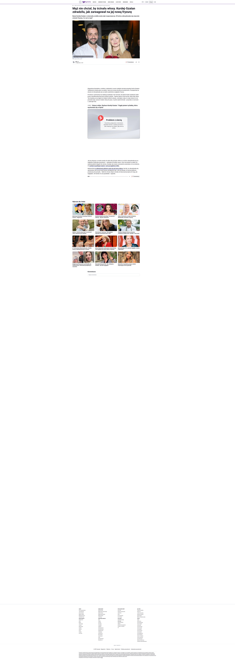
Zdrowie (80, 629)
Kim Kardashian (120, 615)
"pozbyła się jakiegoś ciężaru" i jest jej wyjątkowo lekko (104, 166)
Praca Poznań (139, 627)
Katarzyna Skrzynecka (121, 611)
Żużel (99, 637)
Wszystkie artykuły (121, 619)
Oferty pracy (139, 621)
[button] (146, 2)
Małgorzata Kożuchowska (102, 611)
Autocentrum (100, 633)
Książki (99, 621)
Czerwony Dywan (102, 2)
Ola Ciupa (119, 610)
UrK (76, 61)
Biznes (80, 622)
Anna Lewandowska (82, 610)
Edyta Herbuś (139, 615)
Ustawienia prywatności (136, 649)
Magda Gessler (100, 615)
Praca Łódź (139, 625)
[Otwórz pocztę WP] (143, 2)
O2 (118, 627)
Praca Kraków (139, 623)
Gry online (80, 633)
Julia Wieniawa (81, 611)
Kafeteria (99, 626)
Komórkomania (100, 629)
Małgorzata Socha (82, 615)
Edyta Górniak (100, 610)
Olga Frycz (139, 611)
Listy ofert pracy (139, 638)
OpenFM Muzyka (120, 622)
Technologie (81, 623)
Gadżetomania (100, 630)
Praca (80, 630)
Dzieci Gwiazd (111, 2)
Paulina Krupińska (140, 610)
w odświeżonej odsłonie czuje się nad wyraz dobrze (109, 168)
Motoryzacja (81, 626)
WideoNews (125, 2)
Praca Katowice (139, 634)
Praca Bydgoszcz (140, 633)
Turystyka (99, 625)
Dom (99, 619)
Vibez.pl (119, 623)
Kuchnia (99, 622)
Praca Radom (139, 629)
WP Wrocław (100, 634)
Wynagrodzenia (100, 638)
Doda (119, 614)
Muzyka (94, 2)
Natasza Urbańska (140, 614)
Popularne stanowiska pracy (142, 641)
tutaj (102, 657)
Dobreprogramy (100, 627)
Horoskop (100, 623)
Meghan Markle (81, 614)
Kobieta (80, 627)
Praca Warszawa (140, 622)
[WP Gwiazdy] (87, 2)
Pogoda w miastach (121, 626)
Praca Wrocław (139, 626)
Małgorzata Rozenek (101, 614)
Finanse (80, 625)
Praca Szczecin (139, 630)
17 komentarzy (130, 62)
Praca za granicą (140, 637)
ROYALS (131, 2)
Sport (80, 621)
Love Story (118, 2)
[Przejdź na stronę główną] (80, 2)
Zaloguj (151, 2)
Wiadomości (81, 619)
